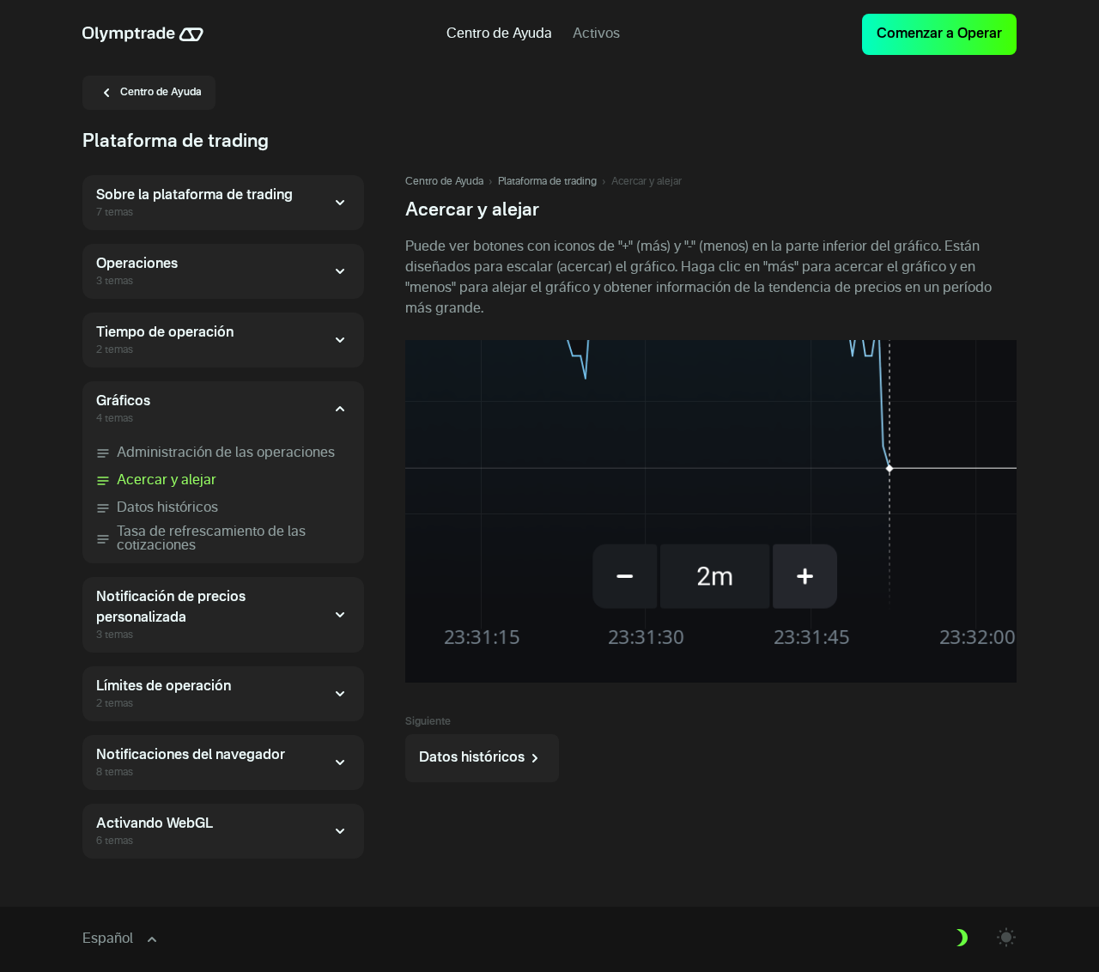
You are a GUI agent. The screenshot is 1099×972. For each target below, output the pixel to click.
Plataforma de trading (547, 182)
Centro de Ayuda (444, 182)
